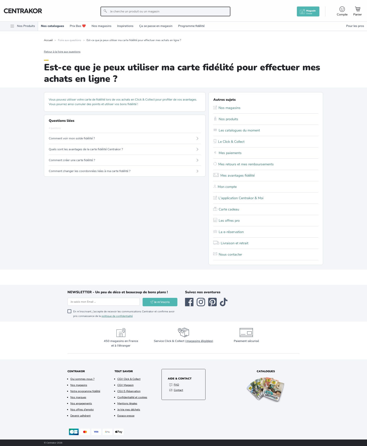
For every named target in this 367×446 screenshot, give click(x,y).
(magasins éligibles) (199, 341)
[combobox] (165, 11)
